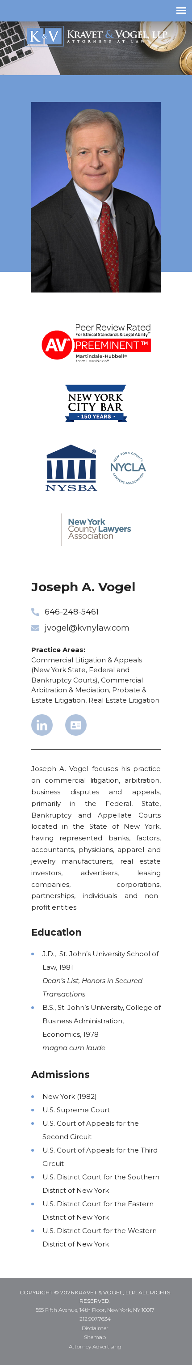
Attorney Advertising (95, 1346)
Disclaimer (95, 1328)
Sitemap (95, 1337)
